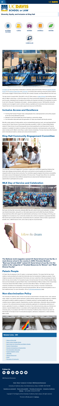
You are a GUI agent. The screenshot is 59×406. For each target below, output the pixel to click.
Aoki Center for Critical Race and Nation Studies (18, 344)
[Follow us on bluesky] (17, 372)
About (18, 383)
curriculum (25, 91)
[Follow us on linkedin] (12, 372)
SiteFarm (36, 397)
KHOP (7, 357)
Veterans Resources (11, 355)
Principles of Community (12, 359)
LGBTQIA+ (9, 353)
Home (14, 383)
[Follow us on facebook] (4, 372)
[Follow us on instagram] (8, 372)
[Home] (14, 8)
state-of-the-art (42, 96)
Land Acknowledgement (35, 289)
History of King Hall (11, 340)
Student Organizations (12, 346)
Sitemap (21, 391)
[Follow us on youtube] (21, 372)
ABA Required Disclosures (9, 378)
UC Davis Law (5, 89)
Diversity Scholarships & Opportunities (16, 348)
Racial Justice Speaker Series (13, 342)
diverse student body (14, 91)
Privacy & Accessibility (22, 389)
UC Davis (29, 383)
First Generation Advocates (13, 350)
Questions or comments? (10, 389)
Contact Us (23, 383)
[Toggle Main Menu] (2, 2)
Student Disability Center (12, 351)
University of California (49, 389)
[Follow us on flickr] (25, 372)
